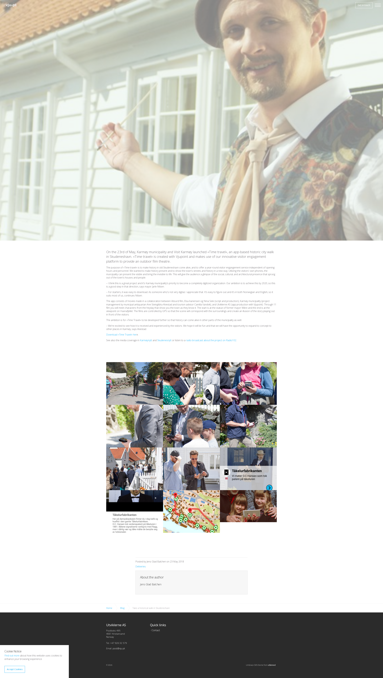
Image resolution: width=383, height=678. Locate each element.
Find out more (11, 655)
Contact (156, 630)
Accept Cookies (15, 669)
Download (112, 334)
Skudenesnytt (164, 340)
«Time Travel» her (127, 334)
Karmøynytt (146, 340)
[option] (191, 152)
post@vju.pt (119, 648)
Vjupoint (11, 5)
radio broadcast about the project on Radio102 (211, 340)
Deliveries (140, 566)
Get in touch (364, 5)
